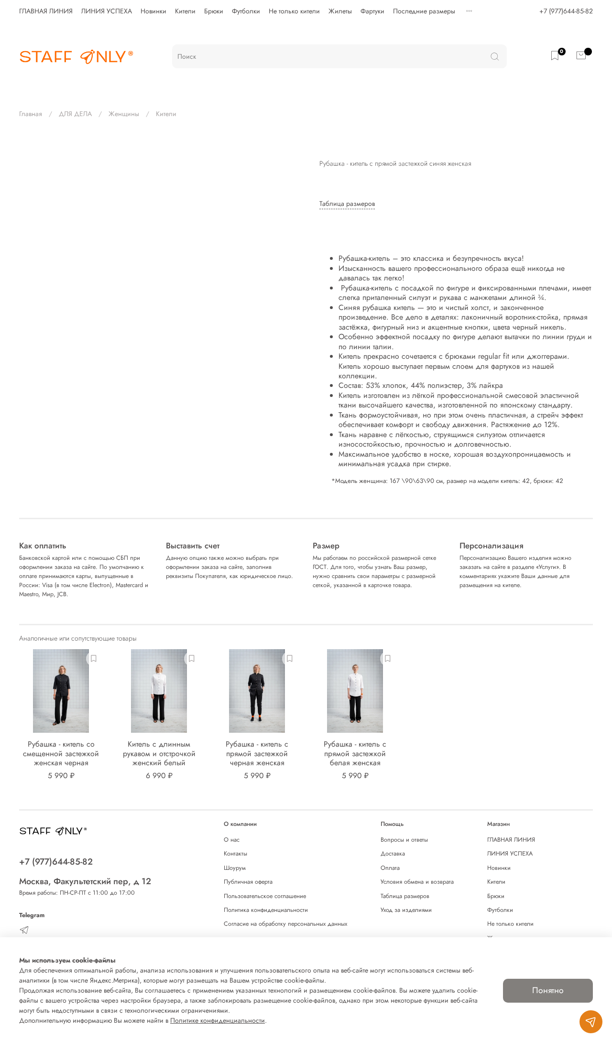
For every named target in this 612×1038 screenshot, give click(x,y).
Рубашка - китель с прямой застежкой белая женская (355, 753)
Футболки (246, 11)
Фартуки (372, 11)
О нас (232, 839)
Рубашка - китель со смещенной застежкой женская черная (61, 753)
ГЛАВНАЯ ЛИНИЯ (46, 11)
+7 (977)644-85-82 (566, 11)
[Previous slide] (32, 149)
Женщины (124, 113)
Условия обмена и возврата (417, 881)
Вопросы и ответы (404, 839)
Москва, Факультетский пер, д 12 (85, 881)
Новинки (153, 11)
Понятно (548, 990)
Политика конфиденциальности (266, 910)
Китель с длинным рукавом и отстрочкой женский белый (159, 753)
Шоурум (235, 868)
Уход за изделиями (406, 910)
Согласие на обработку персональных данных (285, 924)
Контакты (235, 853)
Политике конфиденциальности (217, 1020)
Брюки (213, 11)
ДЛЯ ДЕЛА (75, 113)
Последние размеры (424, 11)
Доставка (393, 853)
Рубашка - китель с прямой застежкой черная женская (257, 753)
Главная (30, 113)
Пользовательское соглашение (265, 896)
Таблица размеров (405, 896)
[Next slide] (293, 149)
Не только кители (294, 11)
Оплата (390, 868)
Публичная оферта (248, 881)
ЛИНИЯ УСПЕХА (106, 11)
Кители (185, 11)
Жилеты (340, 11)
